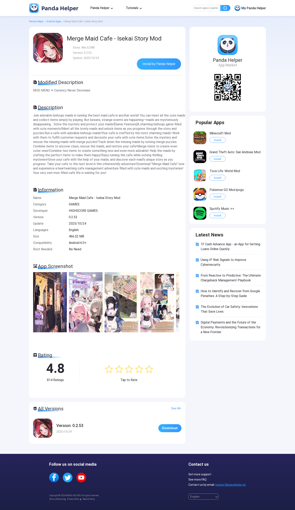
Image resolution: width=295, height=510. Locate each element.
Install (217, 140)
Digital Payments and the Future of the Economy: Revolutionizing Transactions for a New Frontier (230, 327)
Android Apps (54, 21)
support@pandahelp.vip (230, 484)
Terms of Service (56, 499)
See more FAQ (197, 479)
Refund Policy (89, 499)
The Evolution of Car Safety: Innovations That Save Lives (229, 309)
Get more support (199, 474)
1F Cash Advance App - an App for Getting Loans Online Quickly (230, 246)
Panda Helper (59, 8)
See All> (176, 408)
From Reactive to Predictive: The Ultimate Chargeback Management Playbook (231, 278)
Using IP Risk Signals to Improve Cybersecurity (223, 262)
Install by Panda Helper (158, 64)
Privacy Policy (73, 499)
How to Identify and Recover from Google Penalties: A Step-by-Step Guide (230, 293)
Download (170, 428)
